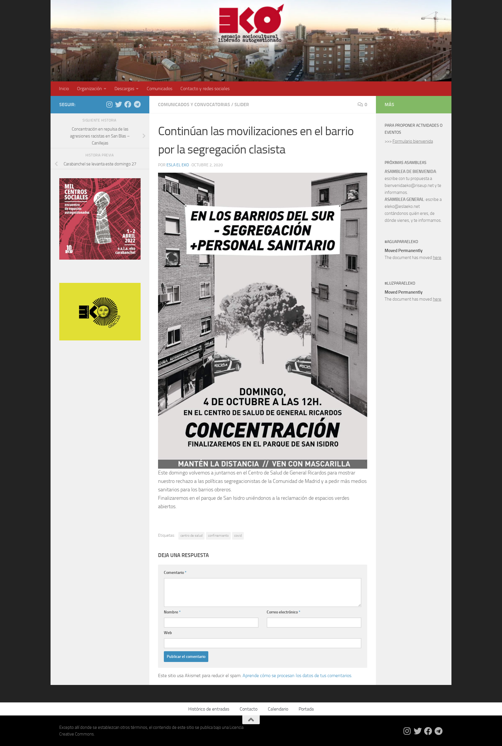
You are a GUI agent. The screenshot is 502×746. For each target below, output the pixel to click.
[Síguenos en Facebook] (127, 104)
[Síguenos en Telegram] (137, 104)
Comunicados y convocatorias (194, 104)
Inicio (64, 88)
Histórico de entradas (208, 709)
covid (238, 535)
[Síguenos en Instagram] (109, 104)
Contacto (248, 709)
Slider (241, 104)
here (437, 257)
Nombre (172, 612)
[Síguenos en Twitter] (118, 104)
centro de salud (191, 535)
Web (168, 632)
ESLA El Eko (177, 165)
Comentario (175, 572)
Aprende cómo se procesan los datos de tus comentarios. (297, 675)
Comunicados (159, 88)
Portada (306, 709)
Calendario (278, 709)
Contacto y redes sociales (205, 88)
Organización (89, 88)
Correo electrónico (283, 612)
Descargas (124, 88)
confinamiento (218, 535)
